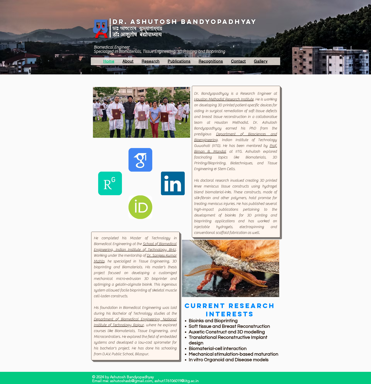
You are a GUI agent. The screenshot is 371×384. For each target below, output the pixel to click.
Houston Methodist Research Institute (224, 99)
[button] (128, 61)
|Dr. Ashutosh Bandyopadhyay (183, 21)
